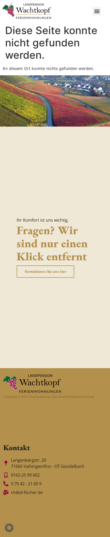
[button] (97, 11)
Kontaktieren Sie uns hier (45, 272)
